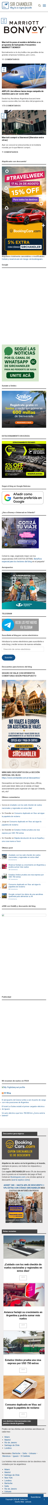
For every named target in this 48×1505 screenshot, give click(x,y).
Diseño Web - (23, 1502)
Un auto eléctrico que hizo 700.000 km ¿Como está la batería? (23, 1114)
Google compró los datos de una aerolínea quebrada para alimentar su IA (26, 895)
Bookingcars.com (17, 1177)
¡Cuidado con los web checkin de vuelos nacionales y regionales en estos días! (22, 806)
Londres (8, 1448)
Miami (7, 1437)
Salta (25, 1453)
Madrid (7, 1440)
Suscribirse (36, 1497)
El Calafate (25, 1456)
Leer (23, 1277)
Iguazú (15, 1456)
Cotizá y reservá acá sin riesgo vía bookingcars (22, 259)
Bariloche (16, 1453)
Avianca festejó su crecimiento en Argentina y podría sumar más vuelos (27, 866)
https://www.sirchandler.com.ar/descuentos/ (21, 778)
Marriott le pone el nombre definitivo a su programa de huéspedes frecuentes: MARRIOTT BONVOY (21, 45)
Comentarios (13, 859)
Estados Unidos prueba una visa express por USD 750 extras (21, 831)
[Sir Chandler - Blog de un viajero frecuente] (19, 5)
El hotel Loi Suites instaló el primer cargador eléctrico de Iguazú (23, 1107)
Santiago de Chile (11, 1445)
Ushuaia (32, 1453)
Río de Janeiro (10, 1442)
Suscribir (8, 657)
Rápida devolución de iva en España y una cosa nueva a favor (23, 839)
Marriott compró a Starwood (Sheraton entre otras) (23, 138)
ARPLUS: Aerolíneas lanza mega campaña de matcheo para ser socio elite (23, 92)
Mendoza (6, 1456)
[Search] (39, 5)
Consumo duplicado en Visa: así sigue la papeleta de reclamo (23, 815)
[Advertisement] (20, 307)
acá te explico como (20, 1180)
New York (8, 1478)
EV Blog (7, 1093)
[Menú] (44, 5)
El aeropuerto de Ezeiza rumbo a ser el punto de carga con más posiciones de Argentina (24, 1101)
